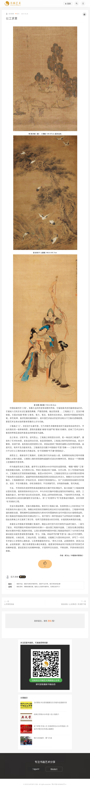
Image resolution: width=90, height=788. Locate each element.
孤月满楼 (14, 576)
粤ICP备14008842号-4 (59, 784)
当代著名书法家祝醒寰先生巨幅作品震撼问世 (50, 702)
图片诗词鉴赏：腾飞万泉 (43, 738)
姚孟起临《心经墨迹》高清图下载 (73, 604)
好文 (18, 14)
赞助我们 (54, 769)
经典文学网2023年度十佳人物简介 (46, 714)
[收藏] (84, 14)
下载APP (35, 769)
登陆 (50, 620)
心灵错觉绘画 (9, 604)
